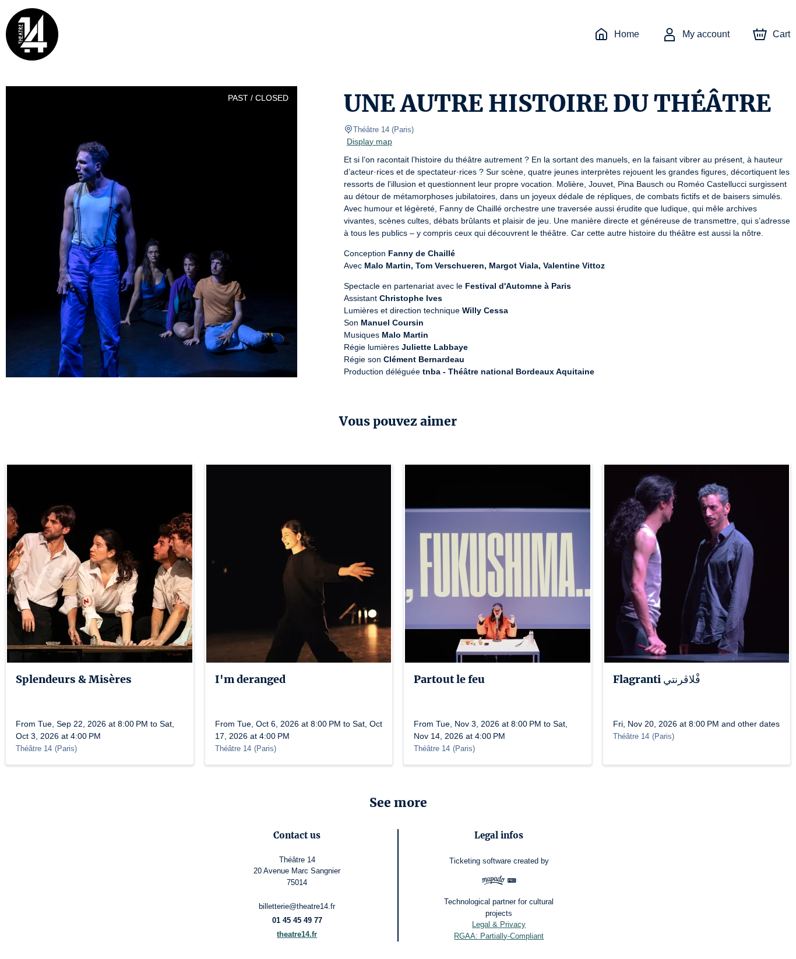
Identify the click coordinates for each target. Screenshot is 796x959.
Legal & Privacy (499, 924)
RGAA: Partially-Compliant (499, 936)
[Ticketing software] (499, 882)
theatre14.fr (297, 934)
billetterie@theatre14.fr (297, 906)
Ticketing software (480, 861)
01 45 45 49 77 (297, 920)
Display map (369, 141)
